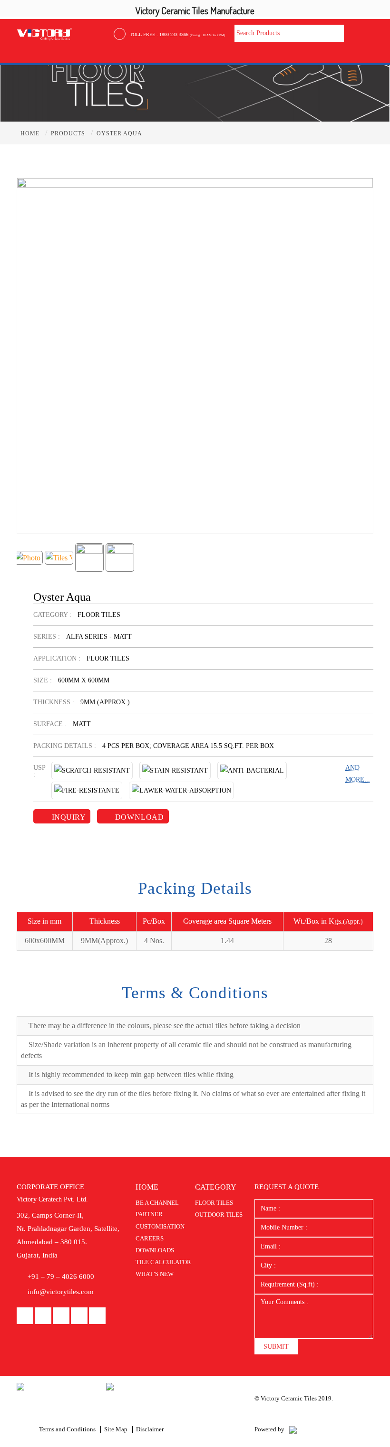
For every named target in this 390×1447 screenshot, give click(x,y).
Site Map (115, 1429)
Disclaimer (150, 1429)
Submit (276, 1346)
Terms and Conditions (67, 1429)
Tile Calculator (163, 1262)
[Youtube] (61, 1316)
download (138, 817)
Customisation (160, 1226)
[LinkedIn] (43, 1316)
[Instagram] (79, 1316)
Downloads (155, 1250)
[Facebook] (25, 1316)
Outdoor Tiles (219, 1214)
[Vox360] (293, 1429)
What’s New (155, 1273)
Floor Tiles (214, 1202)
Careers (150, 1238)
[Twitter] (97, 1316)
